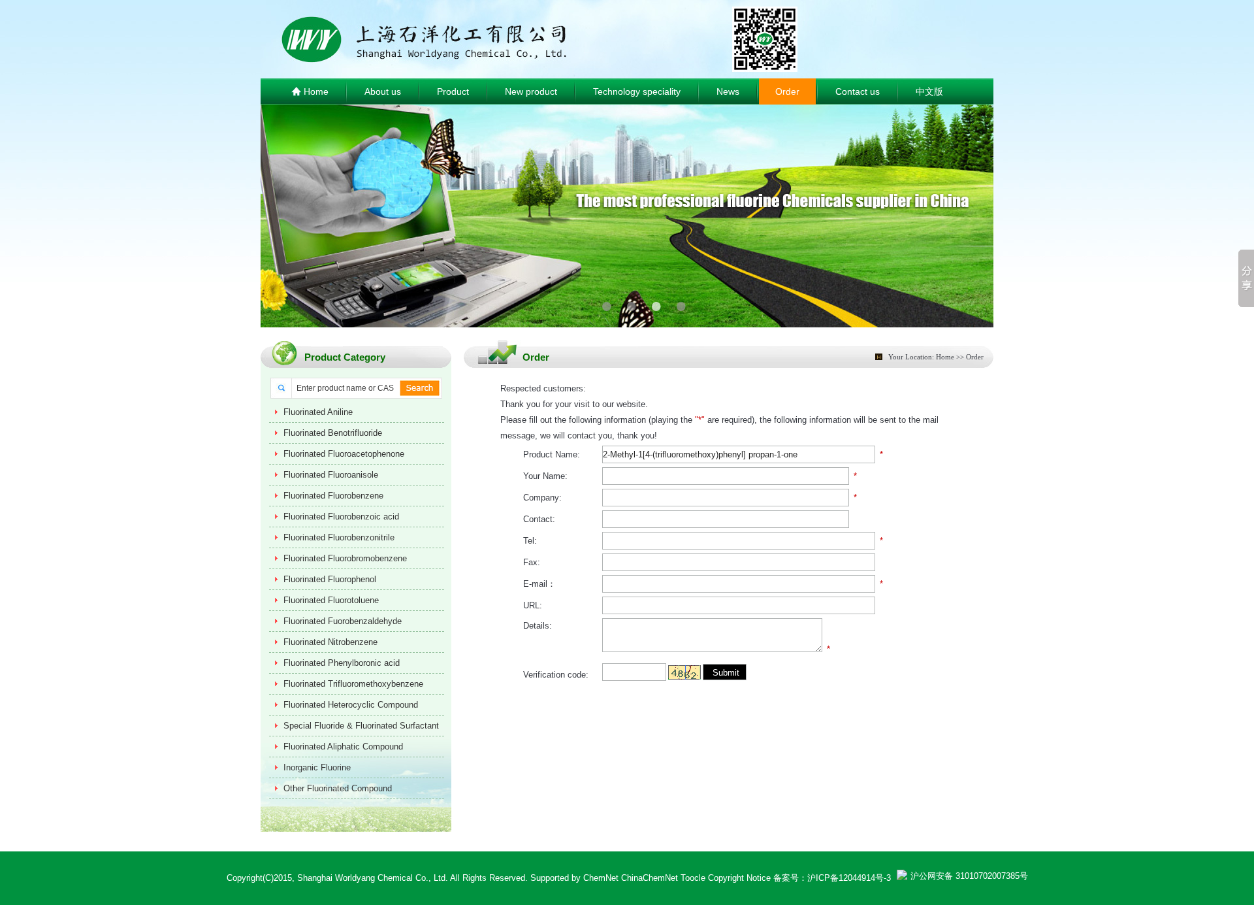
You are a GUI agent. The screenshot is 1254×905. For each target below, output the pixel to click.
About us (382, 91)
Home (315, 91)
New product (531, 91)
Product (453, 91)
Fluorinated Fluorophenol (329, 579)
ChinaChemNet (649, 878)
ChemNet (601, 878)
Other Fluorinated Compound (337, 788)
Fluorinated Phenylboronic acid (341, 663)
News (727, 91)
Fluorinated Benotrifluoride (332, 433)
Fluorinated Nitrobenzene (330, 642)
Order (787, 91)
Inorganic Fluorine (317, 767)
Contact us (857, 91)
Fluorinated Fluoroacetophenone (343, 454)
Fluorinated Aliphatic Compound (343, 746)
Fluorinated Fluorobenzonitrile (338, 537)
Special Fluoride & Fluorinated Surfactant (361, 726)
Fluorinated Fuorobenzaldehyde (342, 621)
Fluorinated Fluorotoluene (331, 600)
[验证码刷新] (684, 672)
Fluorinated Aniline (318, 412)
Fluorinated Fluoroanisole (330, 475)
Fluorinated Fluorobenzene (333, 496)
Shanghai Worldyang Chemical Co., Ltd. (372, 878)
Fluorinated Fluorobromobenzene (345, 558)
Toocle (693, 878)
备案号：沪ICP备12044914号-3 (832, 878)
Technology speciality (637, 91)
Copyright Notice (739, 878)
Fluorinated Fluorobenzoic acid (341, 516)
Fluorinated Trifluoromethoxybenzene (353, 684)
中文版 (929, 91)
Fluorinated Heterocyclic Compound (350, 705)
